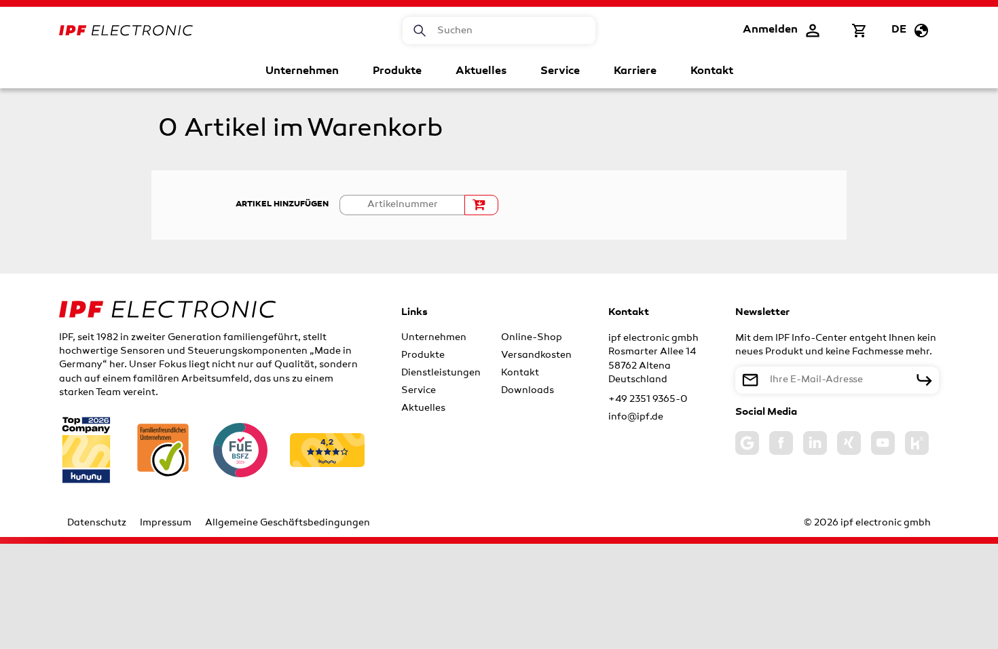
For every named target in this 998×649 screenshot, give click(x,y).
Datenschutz (96, 523)
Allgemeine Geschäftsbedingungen (287, 523)
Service (560, 71)
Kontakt (711, 71)
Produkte (397, 71)
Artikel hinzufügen (282, 204)
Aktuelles (481, 71)
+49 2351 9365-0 (648, 399)
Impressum (165, 523)
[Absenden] (924, 380)
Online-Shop (531, 337)
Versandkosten (536, 355)
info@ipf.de (635, 417)
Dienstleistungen (441, 373)
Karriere (635, 71)
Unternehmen (302, 71)
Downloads (527, 390)
